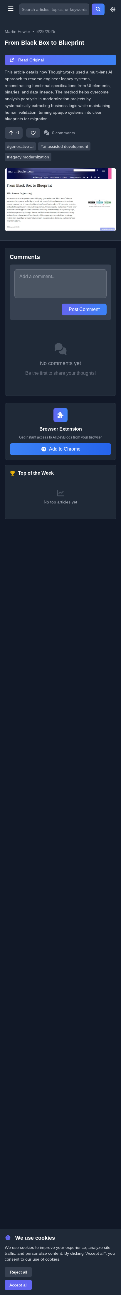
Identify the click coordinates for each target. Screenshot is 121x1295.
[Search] (98, 9)
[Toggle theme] (113, 9)
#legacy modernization (28, 157)
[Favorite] (33, 133)
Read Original (30, 60)
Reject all (18, 1272)
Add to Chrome (64, 448)
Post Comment (84, 309)
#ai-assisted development (64, 146)
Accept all (18, 1285)
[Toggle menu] (10, 9)
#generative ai (20, 146)
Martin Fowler (17, 31)
